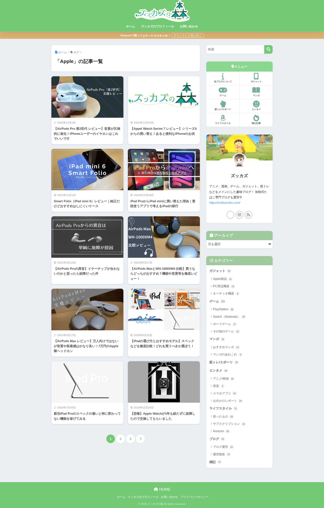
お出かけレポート (227, 400)
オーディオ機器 (225, 293)
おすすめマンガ (226, 347)
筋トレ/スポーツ (223, 109)
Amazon (221, 431)
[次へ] (140, 439)
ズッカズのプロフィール (157, 26)
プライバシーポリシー (194, 496)
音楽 (218, 385)
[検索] (268, 49)
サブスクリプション (229, 423)
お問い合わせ (189, 26)
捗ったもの (223, 416)
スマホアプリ (224, 393)
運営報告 (221, 454)
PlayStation (223, 309)
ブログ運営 (223, 446)
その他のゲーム (226, 331)
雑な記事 (256, 123)
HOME (164, 489)
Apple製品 (222, 278)
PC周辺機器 (223, 286)
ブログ (216, 439)
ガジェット (256, 81)
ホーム (130, 26)
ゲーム (223, 95)
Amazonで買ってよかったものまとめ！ (145, 35)
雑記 (215, 462)
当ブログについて (223, 81)
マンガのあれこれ (227, 354)
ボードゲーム (224, 324)
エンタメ (256, 109)
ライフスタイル (223, 123)
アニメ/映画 (223, 378)
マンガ (256, 95)
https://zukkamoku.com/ (224, 202)
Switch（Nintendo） (229, 316)
